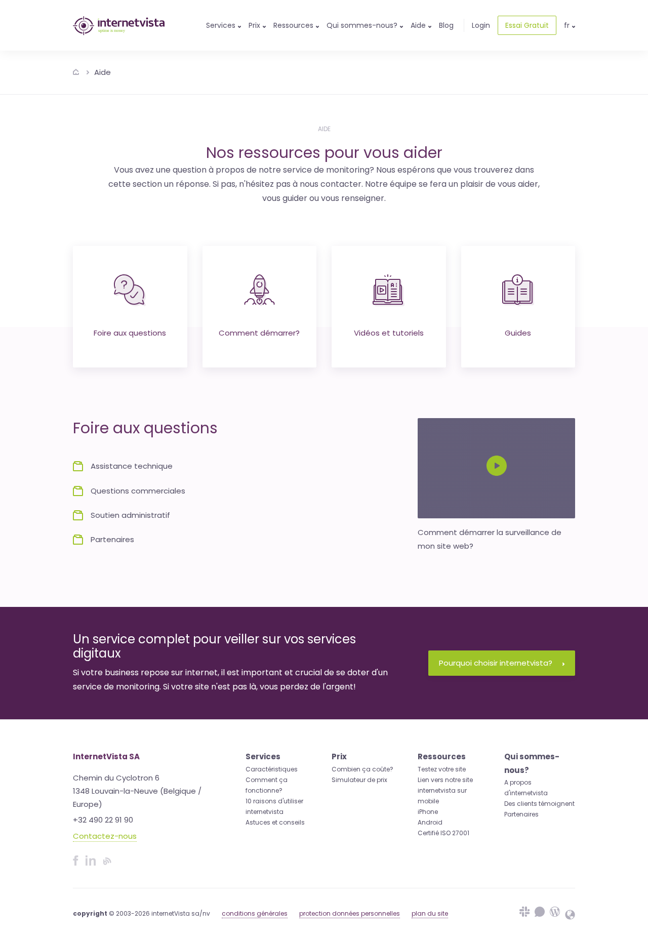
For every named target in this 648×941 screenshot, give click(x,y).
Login (481, 25)
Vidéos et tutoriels (389, 333)
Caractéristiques (272, 769)
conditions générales (255, 913)
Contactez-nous (105, 836)
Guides (518, 333)
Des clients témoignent (539, 803)
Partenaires (521, 814)
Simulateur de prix (359, 779)
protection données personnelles (349, 913)
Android (430, 822)
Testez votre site (442, 769)
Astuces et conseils (275, 822)
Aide (102, 72)
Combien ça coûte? (362, 769)
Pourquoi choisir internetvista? (495, 663)
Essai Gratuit (527, 25)
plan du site (430, 913)
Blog (446, 25)
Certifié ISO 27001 (443, 833)
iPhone (428, 811)
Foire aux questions (130, 333)
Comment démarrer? (259, 333)
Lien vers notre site (445, 779)
